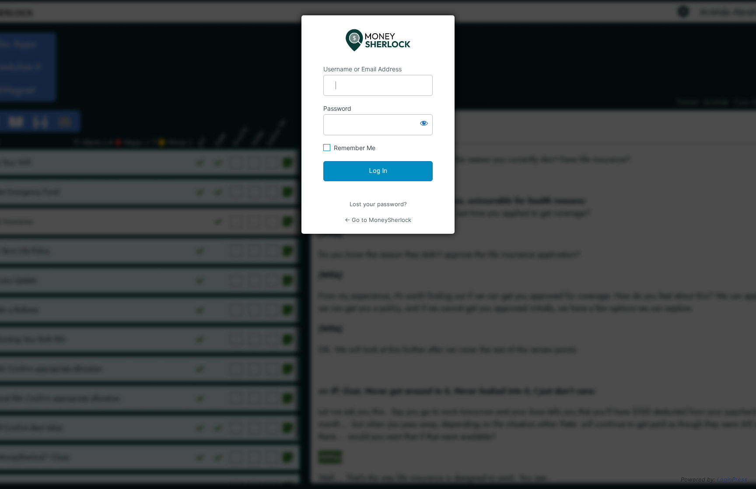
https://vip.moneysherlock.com (378, 40)
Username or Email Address (362, 69)
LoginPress (732, 479)
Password (337, 108)
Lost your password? (378, 204)
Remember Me (354, 147)
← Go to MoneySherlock (378, 219)
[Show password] (424, 123)
